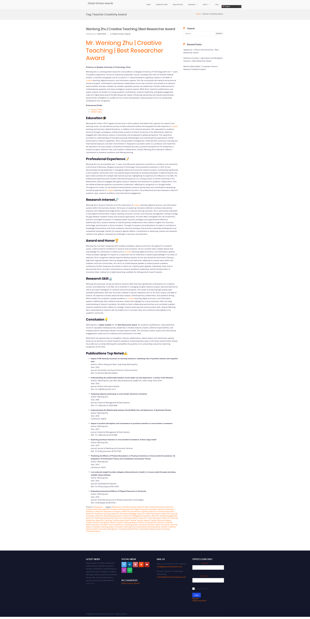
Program (191, 5)
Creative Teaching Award (126, 522)
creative (89, 80)
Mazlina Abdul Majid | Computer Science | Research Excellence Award (200, 67)
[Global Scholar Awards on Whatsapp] (129, 570)
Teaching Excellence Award (150, 529)
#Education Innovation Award (124, 507)
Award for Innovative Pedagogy (123, 513)
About (205, 5)
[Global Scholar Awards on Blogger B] (141, 564)
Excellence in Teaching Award (126, 524)
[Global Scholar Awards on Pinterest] (135, 564)
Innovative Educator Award (149, 524)
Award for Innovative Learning (98, 513)
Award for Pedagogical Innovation (137, 516)
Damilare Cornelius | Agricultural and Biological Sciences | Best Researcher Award (202, 59)
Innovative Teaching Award (103, 527)
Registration (178, 5)
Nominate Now (161, 5)
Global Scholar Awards (100, 3)
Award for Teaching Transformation (110, 520)
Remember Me (201, 589)
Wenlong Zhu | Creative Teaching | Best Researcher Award (130, 29)
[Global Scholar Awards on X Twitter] (124, 564)
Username (200, 563)
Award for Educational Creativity (135, 511)
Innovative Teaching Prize (125, 527)
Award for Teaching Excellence (126, 518)
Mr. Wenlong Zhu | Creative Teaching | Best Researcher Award (124, 50)
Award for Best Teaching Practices (150, 507)
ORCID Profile (96, 112)
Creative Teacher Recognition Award (100, 522)
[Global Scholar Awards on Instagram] (124, 570)
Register (195, 598)
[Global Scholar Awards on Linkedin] (129, 564)
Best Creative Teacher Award (137, 520)
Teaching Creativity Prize (129, 529)
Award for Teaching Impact (150, 518)
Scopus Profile (96, 109)
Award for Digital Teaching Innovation (141, 509)
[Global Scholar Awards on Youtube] (146, 564)
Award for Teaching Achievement (99, 518)
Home (148, 5)
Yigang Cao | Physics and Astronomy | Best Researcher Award (201, 51)
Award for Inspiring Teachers (149, 513)
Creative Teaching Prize (146, 522)
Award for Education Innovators (108, 511)
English (227, 6)
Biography (98, 507)
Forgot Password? (199, 600)
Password (200, 576)
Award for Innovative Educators (161, 511)
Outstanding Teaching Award (148, 527)
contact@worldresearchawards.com (171, 577)
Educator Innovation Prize (102, 524)
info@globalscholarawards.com (169, 566)
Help (217, 5)
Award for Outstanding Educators (109, 516)
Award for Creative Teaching (113, 509)
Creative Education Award (160, 520)
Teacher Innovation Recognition (105, 529)
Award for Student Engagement (164, 516)
